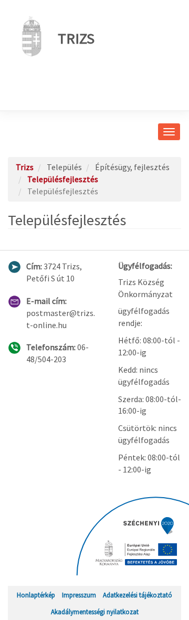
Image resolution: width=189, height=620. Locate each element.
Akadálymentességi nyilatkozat (95, 611)
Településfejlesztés (62, 179)
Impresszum (79, 595)
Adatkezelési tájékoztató (137, 595)
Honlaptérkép (36, 595)
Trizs (76, 38)
